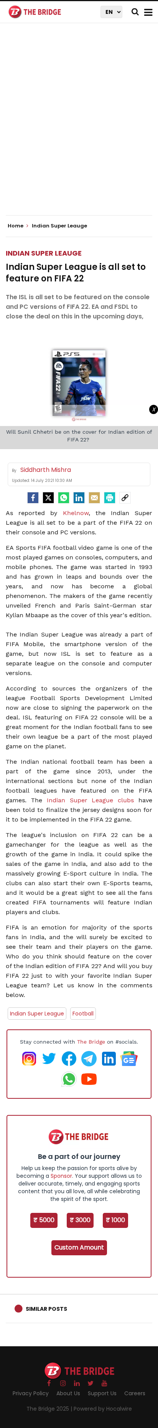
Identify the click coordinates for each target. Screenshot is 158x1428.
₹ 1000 (115, 1220)
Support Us (102, 1393)
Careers (134, 1393)
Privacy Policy (31, 1393)
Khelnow (76, 513)
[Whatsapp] (63, 498)
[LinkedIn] (79, 498)
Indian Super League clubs (90, 800)
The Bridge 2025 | (50, 1409)
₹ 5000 (43, 1220)
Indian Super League (37, 1013)
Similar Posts (46, 1309)
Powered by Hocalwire (103, 1409)
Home (16, 225)
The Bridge (91, 1042)
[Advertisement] (79, 125)
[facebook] (33, 498)
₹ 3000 (80, 1220)
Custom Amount (79, 1247)
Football (83, 1013)
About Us (68, 1393)
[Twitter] (48, 498)
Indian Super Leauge (44, 253)
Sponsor (61, 1176)
